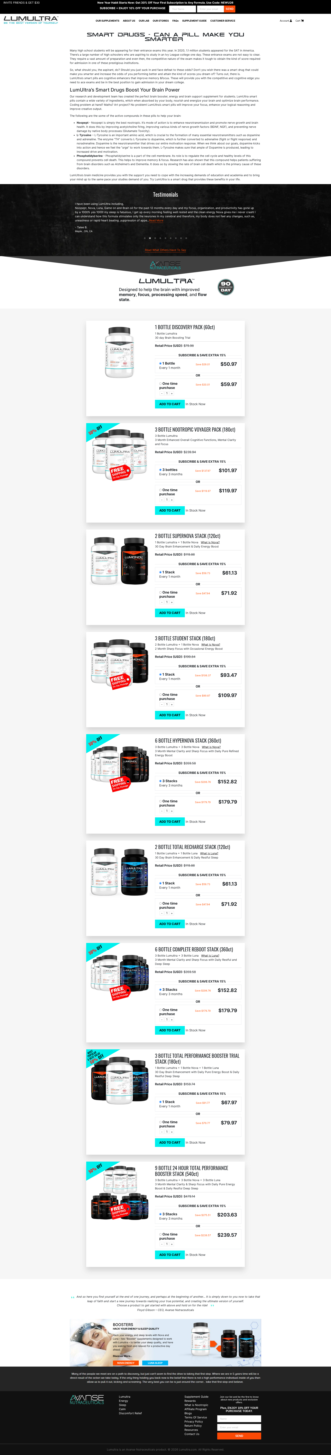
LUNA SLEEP (155, 1362)
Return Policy (193, 1425)
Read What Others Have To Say (165, 250)
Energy (123, 1400)
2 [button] (150, 238)
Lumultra (124, 1396)
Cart (298, 20)
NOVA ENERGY (125, 1362)
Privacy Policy (193, 1421)
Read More (156, 220)
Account (285, 20)
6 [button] (170, 238)
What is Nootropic (196, 1405)
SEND (230, 8)
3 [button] (155, 238)
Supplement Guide (196, 1396)
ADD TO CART (169, 404)
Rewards (190, 1400)
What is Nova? (210, 542)
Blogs (188, 1413)
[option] (165, 217)
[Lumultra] (87, 1399)
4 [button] (160, 238)
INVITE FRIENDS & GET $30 (21, 2)
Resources (191, 1430)
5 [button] (165, 238)
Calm (122, 1409)
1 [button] (145, 238)
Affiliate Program (195, 1409)
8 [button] (181, 238)
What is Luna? (209, 853)
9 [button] (186, 238)
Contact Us (191, 1434)
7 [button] (176, 238)
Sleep (122, 1405)
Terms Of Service (195, 1417)
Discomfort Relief (130, 1413)
